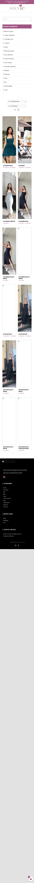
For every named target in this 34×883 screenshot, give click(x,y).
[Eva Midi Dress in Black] (9, 251)
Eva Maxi (22, 166)
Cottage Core (9, 39)
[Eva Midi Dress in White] (25, 251)
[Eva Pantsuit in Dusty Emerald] (25, 421)
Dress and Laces (9, 51)
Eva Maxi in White (9, 221)
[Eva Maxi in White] (9, 195)
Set (6, 82)
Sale (6, 78)
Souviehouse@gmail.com (19, 2)
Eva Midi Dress (23, 221)
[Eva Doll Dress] (9, 139)
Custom (7, 43)
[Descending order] (25, 101)
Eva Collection (9, 55)
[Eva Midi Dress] (25, 195)
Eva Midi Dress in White (24, 277)
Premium (7, 74)
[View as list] (18, 109)
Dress (6, 47)
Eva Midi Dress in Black (8, 277)
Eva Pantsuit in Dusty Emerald (24, 447)
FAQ (4, 522)
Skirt (4, 494)
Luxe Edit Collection (10, 66)
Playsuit (7, 70)
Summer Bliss (8, 86)
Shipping (5, 520)
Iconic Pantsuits (9, 58)
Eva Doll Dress (7, 166)
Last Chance (8, 62)
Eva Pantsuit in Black (8, 390)
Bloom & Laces (9, 31)
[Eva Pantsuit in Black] (9, 363)
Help (4, 518)
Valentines (6, 502)
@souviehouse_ (9, 536)
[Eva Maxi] (25, 139)
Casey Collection (10, 35)
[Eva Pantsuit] (9, 308)
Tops (6, 90)
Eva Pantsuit (7, 334)
